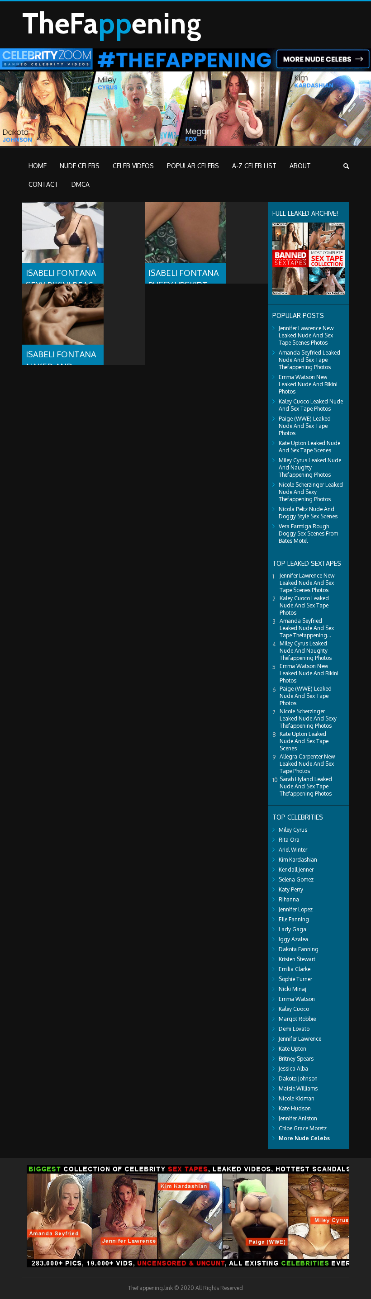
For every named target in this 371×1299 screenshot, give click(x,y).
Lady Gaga (292, 929)
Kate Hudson (295, 1108)
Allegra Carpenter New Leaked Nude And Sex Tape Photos (307, 763)
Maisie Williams (298, 1088)
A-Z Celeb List (254, 166)
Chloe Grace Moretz (303, 1128)
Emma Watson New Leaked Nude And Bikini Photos (308, 384)
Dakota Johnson (298, 1078)
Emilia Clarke (294, 969)
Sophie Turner (295, 979)
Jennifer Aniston (298, 1118)
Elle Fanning (294, 919)
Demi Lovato (294, 1028)
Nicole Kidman (296, 1098)
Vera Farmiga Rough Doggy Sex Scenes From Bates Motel (308, 533)
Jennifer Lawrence (300, 1038)
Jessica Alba (293, 1068)
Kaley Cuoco (294, 1008)
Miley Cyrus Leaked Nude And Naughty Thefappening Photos (310, 467)
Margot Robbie (297, 1018)
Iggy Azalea (293, 939)
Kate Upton (292, 1048)
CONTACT (43, 184)
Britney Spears (296, 1058)
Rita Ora (289, 839)
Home (38, 166)
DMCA (80, 184)
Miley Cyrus (293, 829)
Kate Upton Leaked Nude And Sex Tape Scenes (309, 447)
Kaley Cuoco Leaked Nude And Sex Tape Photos (311, 405)
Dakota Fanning (299, 949)
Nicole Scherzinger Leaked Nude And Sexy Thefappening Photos (311, 492)
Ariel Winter (293, 849)
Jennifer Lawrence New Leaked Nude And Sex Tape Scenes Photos (306, 335)
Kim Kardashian (298, 859)
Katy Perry (291, 889)
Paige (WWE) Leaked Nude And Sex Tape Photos (305, 425)
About (300, 166)
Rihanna (289, 899)
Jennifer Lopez (296, 909)
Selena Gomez (296, 879)
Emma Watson (297, 999)
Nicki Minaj (292, 989)
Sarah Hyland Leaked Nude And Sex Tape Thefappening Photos (306, 786)
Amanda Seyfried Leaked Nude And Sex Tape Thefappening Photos (309, 359)
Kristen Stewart (297, 959)
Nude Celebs (80, 166)
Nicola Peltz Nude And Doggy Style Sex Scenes (308, 513)
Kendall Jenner (296, 869)
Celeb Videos (133, 166)
